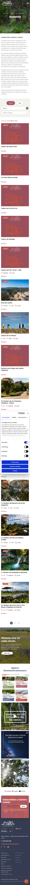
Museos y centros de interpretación (6, 871)
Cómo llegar (18, 855)
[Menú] (28, 3)
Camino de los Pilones (8, 335)
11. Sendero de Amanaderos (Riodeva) (14, 572)
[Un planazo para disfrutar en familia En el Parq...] (15, 773)
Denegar (15, 470)
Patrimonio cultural (6, 859)
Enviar (23, 806)
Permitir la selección (15, 466)
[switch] (26, 447)
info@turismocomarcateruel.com (10, 844)
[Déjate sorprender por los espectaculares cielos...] (15, 745)
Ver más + (4, 151)
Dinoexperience (5, 855)
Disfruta (12, 13)
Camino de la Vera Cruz (9, 208)
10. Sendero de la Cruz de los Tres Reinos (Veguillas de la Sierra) (13, 606)
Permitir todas (15, 462)
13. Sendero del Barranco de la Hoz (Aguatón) (13, 504)
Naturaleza (4, 857)
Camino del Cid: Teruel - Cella (11, 270)
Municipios (4, 861)
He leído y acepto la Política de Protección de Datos (15, 810)
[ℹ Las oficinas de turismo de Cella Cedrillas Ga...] (15, 688)
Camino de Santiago (8, 239)
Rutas (17, 13)
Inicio (7, 13)
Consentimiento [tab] (6, 417)
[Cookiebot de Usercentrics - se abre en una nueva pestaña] (19, 413)
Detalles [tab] (14, 417)
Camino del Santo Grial (9, 146)
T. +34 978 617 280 (6, 841)
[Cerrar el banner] (27, 413)
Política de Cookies (20, 881)
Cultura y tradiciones (6, 868)
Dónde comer (18, 860)
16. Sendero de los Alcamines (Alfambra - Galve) (11, 402)
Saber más (7, 653)
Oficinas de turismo (19, 853)
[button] (26, 881)
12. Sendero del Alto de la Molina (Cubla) (12, 539)
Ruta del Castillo (6, 303)
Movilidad (17, 857)
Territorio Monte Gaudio (9, 177)
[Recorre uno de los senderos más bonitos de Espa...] (15, 716)
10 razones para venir (6, 874)
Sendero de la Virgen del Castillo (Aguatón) (12, 369)
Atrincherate (4, 853)
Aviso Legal (13, 881)
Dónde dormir (18, 862)
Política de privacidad (5, 881)
